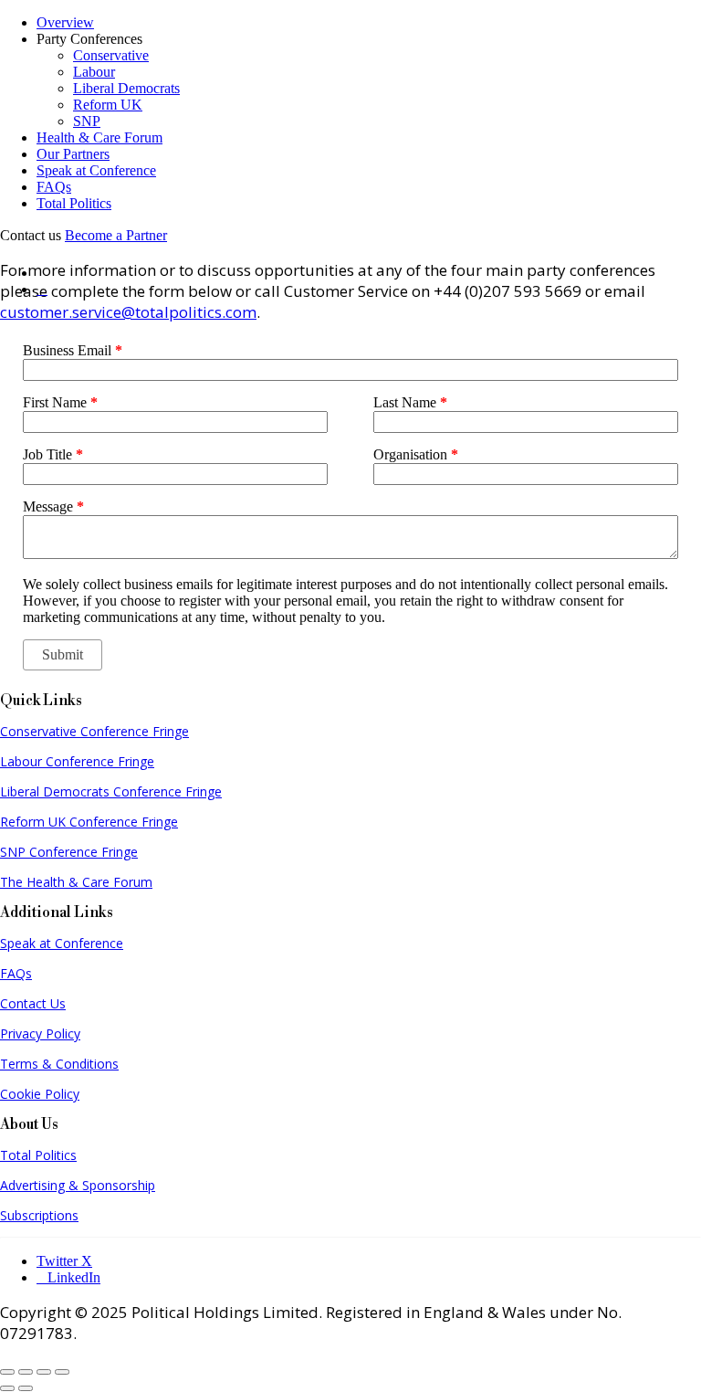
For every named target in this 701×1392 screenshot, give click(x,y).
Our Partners (73, 154)
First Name (60, 402)
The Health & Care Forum (76, 882)
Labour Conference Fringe (77, 761)
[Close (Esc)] (62, 1372)
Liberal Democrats (126, 88)
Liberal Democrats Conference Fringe (111, 791)
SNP (86, 121)
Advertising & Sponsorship (77, 1185)
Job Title (53, 454)
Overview (65, 22)
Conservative (111, 55)
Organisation (415, 454)
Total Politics (74, 203)
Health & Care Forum (99, 137)
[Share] (44, 1372)
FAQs (54, 187)
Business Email (72, 350)
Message (53, 506)
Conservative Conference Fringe (94, 731)
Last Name (410, 402)
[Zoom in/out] (7, 1372)
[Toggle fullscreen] (25, 1372)
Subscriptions (39, 1215)
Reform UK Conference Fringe (89, 821)
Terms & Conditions (59, 1063)
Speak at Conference (96, 170)
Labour (94, 71)
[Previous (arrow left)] (7, 1388)
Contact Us (33, 1003)
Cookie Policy (39, 1093)
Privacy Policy (40, 1033)
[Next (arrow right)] (25, 1388)
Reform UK (107, 104)
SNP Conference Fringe (69, 851)
